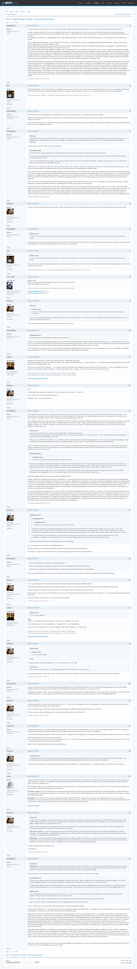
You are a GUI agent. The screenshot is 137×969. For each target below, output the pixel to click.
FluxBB (129, 963)
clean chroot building (33, 291)
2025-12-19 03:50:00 (33, 608)
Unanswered (128, 14)
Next (16, 22)
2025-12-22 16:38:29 (33, 683)
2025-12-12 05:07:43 (33, 25)
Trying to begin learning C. (44, 19)
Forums (96, 3)
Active (122, 14)
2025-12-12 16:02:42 (33, 111)
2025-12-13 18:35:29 (33, 357)
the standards (118, 91)
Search (17, 11)
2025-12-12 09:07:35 (33, 85)
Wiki (103, 3)
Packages (88, 3)
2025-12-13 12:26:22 (33, 301)
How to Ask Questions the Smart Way (37, 378)
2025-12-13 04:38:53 (33, 131)
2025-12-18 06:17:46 (33, 580)
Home (80, 3)
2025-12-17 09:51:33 (33, 411)
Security (116, 3)
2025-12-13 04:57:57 (33, 229)
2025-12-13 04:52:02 (33, 203)
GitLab (109, 3)
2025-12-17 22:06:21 (33, 510)
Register (23, 11)
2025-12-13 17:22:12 (33, 330)
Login (28, 11)
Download (131, 3)
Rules (11, 11)
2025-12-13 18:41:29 (33, 385)
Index (6, 11)
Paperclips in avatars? (34, 805)
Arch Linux (10, 3)
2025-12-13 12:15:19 (33, 277)
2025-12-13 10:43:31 (33, 251)
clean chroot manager (35, 293)
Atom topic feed (127, 960)
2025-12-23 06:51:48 (33, 726)
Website (10, 104)
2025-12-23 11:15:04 (33, 776)
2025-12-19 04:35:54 (33, 643)
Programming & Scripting (22, 19)
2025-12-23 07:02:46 (33, 751)
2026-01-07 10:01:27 (33, 859)
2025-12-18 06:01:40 (33, 558)
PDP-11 (53, 781)
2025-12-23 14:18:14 (33, 812)
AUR (123, 3)
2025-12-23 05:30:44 (33, 700)
